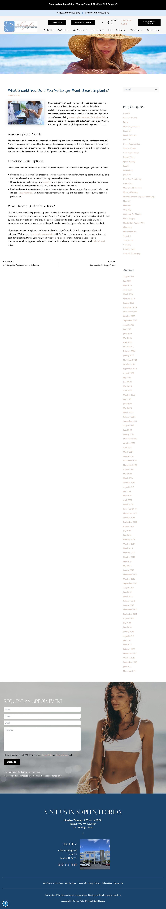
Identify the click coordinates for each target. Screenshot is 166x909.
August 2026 (128, 276)
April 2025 (127, 342)
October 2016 (129, 557)
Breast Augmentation (131, 126)
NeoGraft (127, 205)
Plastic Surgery (129, 218)
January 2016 (128, 570)
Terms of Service (62, 755)
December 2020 (130, 460)
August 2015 (128, 587)
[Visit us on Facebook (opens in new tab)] (103, 22)
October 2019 (129, 482)
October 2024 (129, 364)
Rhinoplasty (127, 227)
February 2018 (129, 539)
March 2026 (128, 294)
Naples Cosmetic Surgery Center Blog (138, 196)
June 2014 (127, 627)
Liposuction (127, 183)
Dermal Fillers (128, 157)
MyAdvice (117, 895)
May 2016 (127, 565)
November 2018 (130, 513)
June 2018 (127, 535)
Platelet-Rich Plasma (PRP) (133, 222)
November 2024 (130, 359)
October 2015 (129, 579)
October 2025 (129, 316)
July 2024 (127, 377)
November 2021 (130, 438)
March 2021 (128, 451)
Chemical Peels (129, 148)
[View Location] (109, 22)
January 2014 (128, 631)
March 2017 (128, 548)
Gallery (97, 883)
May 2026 (127, 285)
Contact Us (118, 883)
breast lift (47, 182)
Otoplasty (127, 209)
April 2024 (127, 390)
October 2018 (129, 517)
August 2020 (128, 469)
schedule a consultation (43, 234)
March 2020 (128, 478)
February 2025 (129, 351)
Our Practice (48, 883)
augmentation (26, 192)
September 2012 (130, 662)
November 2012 (130, 653)
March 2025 (128, 346)
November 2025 (130, 311)
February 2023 (129, 416)
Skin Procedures (129, 231)
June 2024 (127, 381)
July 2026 (127, 281)
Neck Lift (127, 201)
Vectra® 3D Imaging (131, 253)
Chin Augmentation (131, 152)
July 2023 (127, 399)
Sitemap (101, 901)
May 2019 (127, 495)
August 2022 (128, 425)
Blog (91, 883)
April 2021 (127, 447)
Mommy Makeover (130, 192)
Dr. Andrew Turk (98, 117)
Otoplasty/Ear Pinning (132, 214)
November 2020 (130, 465)
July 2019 (127, 491)
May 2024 (127, 386)
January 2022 (128, 434)
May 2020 (127, 473)
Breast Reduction (130, 135)
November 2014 (130, 609)
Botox (125, 122)
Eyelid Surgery (129, 161)
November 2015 (130, 574)
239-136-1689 (98, 241)
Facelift (126, 166)
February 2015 (129, 600)
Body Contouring (130, 117)
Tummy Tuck (128, 240)
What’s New (107, 883)
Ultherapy (127, 244)
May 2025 (127, 338)
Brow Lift (126, 139)
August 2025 (128, 324)
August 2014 (128, 618)
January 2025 (128, 355)
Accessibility (66, 901)
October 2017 (129, 543)
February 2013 (129, 649)
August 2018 (128, 526)
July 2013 (127, 640)
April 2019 (127, 500)
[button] (68, 13)
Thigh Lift (127, 236)
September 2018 (130, 522)
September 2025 (130, 320)
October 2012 (129, 657)
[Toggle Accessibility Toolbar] (5, 904)
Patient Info (82, 883)
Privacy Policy (47, 755)
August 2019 (128, 487)
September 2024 (130, 368)
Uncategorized (129, 249)
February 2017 (129, 552)
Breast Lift (127, 130)
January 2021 (128, 456)
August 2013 (128, 635)
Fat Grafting (128, 170)
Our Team (59, 883)
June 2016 (127, 561)
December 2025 (130, 307)
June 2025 (127, 333)
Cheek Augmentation (131, 144)
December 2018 (129, 508)
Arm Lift (126, 113)
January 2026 (128, 303)
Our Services (70, 883)
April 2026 (127, 289)
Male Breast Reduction (132, 187)
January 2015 (128, 605)
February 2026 (129, 298)
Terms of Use (91, 901)
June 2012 (127, 666)
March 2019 (128, 504)
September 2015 (130, 583)
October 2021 (129, 443)
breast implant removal (79, 117)
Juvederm (127, 174)
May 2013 (127, 644)
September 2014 (130, 614)
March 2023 (128, 412)
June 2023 (127, 403)
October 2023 (129, 395)
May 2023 (127, 408)
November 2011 (129, 671)
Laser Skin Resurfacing (132, 179)
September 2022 (130, 421)
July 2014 (127, 622)
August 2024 (128, 373)
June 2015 (127, 592)
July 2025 (127, 329)
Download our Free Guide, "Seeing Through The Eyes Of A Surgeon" (83, 4)
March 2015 (128, 596)
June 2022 (127, 430)
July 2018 (127, 530)
